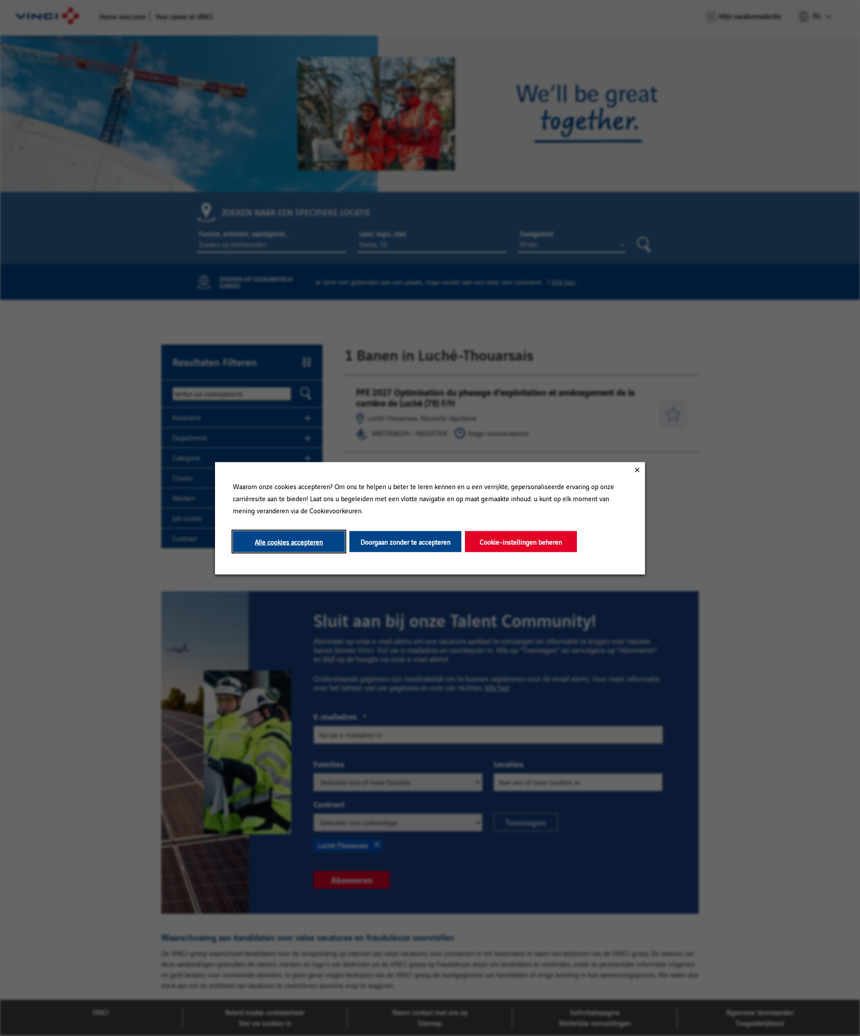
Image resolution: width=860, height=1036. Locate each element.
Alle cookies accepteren (289, 541)
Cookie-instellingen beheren (521, 541)
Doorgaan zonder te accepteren (406, 541)
